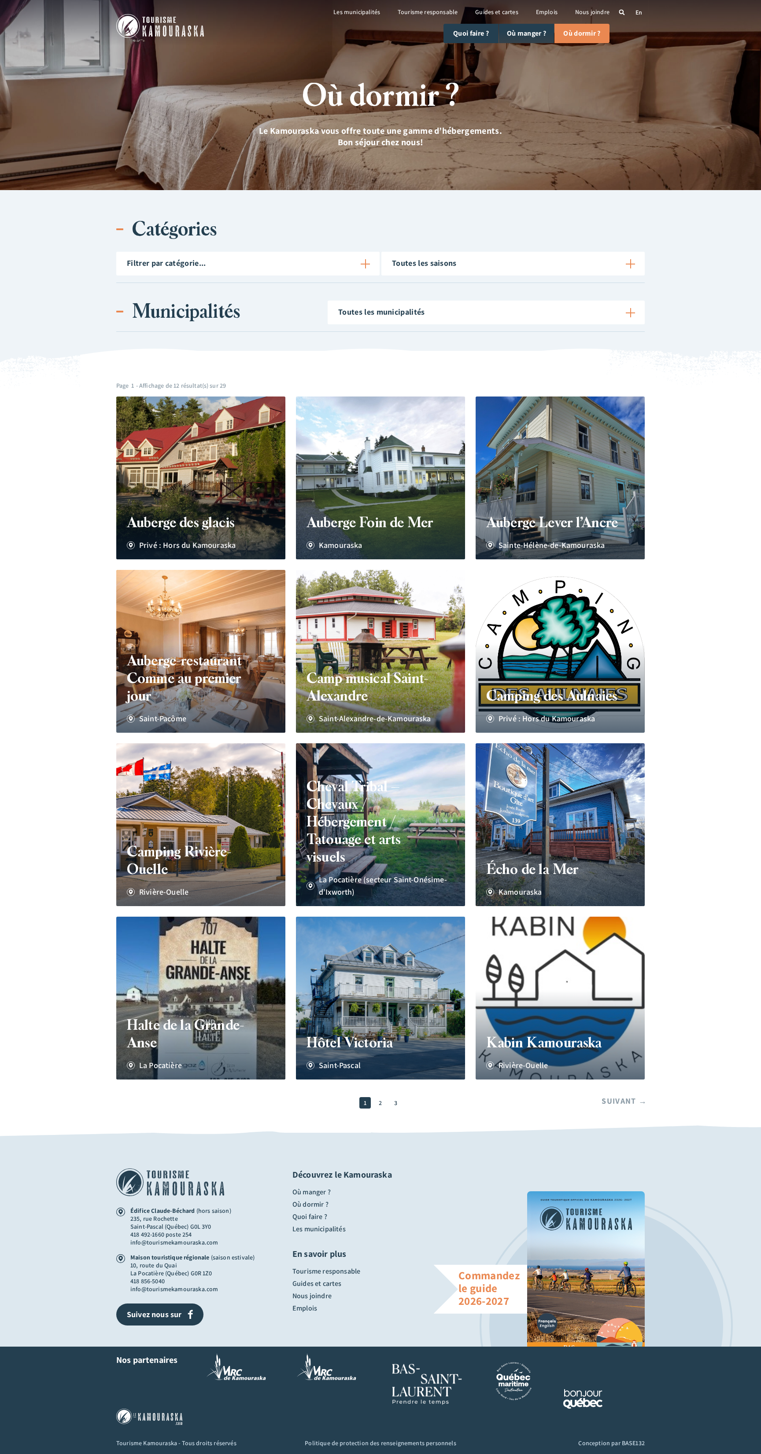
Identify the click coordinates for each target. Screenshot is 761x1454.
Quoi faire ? (309, 1216)
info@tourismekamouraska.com (174, 1242)
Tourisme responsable (428, 12)
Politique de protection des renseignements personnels (380, 1443)
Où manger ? (311, 1192)
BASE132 (633, 1443)
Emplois (547, 12)
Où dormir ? (310, 1204)
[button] (622, 12)
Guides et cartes (496, 12)
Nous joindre (592, 12)
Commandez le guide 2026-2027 (489, 1288)
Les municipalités (356, 12)
